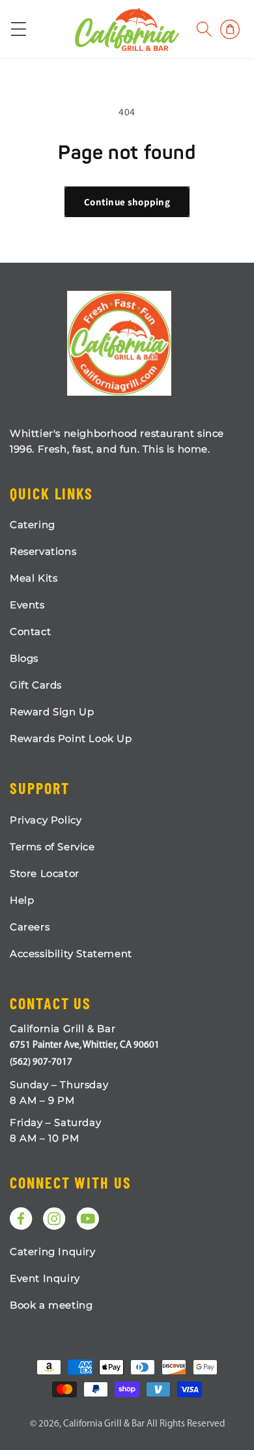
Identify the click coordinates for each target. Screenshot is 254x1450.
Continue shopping (127, 202)
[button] (204, 29)
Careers (29, 927)
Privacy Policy (45, 820)
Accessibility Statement (71, 953)
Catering (32, 524)
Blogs (24, 658)
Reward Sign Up (52, 711)
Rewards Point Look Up (71, 738)
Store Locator (44, 873)
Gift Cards (36, 685)
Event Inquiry (45, 1278)
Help (22, 900)
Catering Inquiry (53, 1251)
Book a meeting (51, 1305)
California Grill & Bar (104, 1424)
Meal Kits (33, 578)
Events (27, 605)
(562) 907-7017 (41, 1062)
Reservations (43, 551)
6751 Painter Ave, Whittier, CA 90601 (85, 1045)
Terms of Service (52, 846)
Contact (30, 631)
